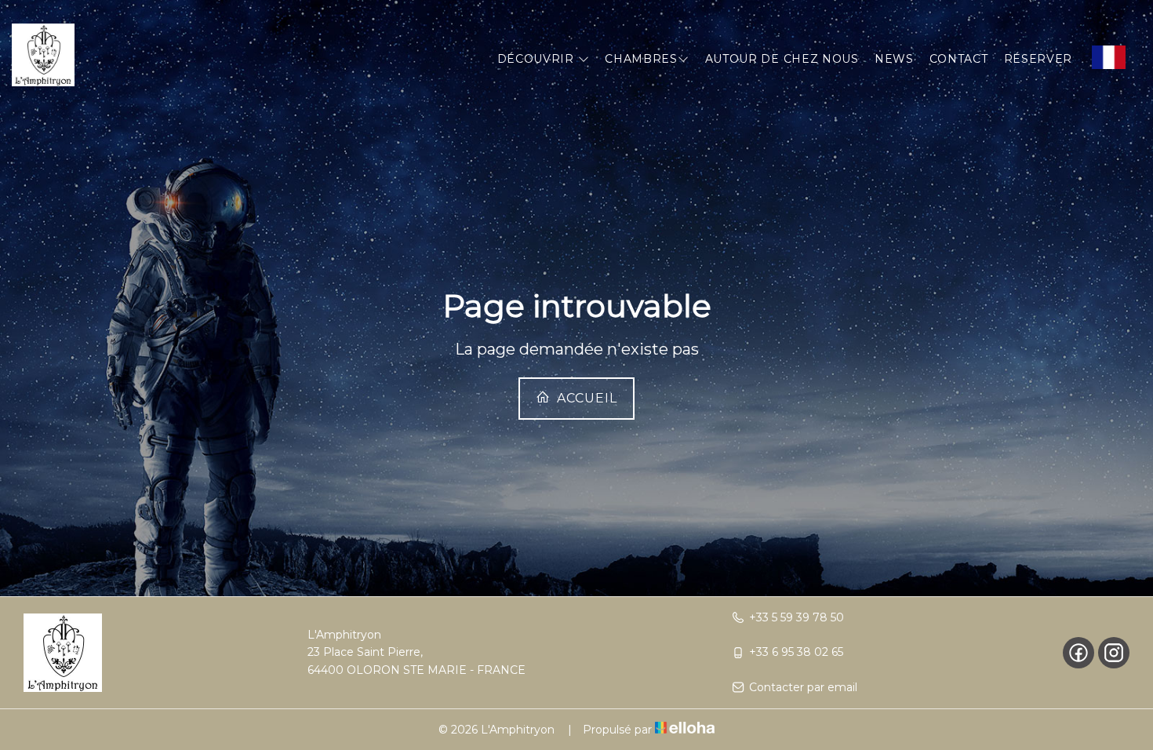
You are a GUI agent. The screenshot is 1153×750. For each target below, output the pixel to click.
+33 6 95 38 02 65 (796, 652)
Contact (958, 59)
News (894, 59)
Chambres (641, 59)
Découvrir (537, 59)
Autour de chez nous (782, 59)
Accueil (585, 398)
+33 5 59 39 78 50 (796, 617)
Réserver (1038, 59)
